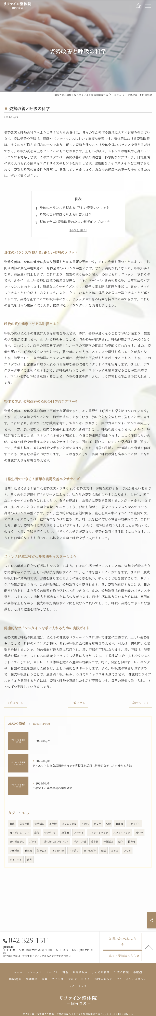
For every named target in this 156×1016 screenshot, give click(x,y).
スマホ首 (79, 832)
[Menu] (147, 5)
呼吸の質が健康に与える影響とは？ (66, 214)
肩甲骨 (139, 832)
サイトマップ (78, 986)
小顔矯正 (15, 850)
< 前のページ (15, 703)
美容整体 (24, 823)
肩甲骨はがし (17, 841)
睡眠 (103, 850)
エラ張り (74, 850)
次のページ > (140, 703)
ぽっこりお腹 (69, 823)
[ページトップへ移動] (149, 947)
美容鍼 (94, 841)
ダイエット (16, 859)
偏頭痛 (28, 850)
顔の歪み (42, 850)
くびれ (85, 823)
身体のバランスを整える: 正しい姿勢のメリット (74, 207)
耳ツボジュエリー (19, 832)
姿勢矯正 (39, 823)
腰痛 (12, 823)
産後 (36, 832)
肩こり (97, 823)
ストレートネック (98, 832)
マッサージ (50, 832)
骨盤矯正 (108, 841)
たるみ (114, 850)
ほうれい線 (58, 850)
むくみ (127, 850)
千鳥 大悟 (80, 841)
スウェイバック (121, 832)
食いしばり (90, 850)
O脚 (108, 823)
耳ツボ (33, 841)
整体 (120, 841)
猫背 (29, 859)
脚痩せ (119, 823)
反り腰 (53, 823)
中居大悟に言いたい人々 (55, 841)
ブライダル (134, 823)
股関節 (65, 832)
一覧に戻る (78, 703)
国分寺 (131, 841)
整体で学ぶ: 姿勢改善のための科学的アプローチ (75, 221)
